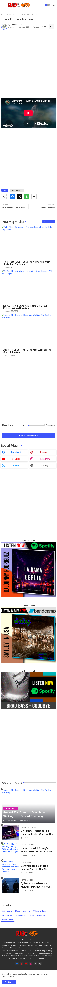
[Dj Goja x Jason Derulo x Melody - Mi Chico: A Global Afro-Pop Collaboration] (10, 885)
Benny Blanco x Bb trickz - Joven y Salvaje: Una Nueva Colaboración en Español (36, 868)
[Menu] (3, 5)
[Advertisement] (28, 61)
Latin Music (7, 911)
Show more (48, 222)
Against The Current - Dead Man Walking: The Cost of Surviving (27, 351)
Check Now (7, 976)
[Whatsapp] (26, 196)
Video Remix (7, 920)
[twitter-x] (35, 963)
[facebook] (17, 963)
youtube (16, 458)
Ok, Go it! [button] (9, 982)
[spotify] (40, 963)
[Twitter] (19, 196)
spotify (44, 465)
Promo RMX (7, 915)
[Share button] (34, 196)
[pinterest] (21, 963)
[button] (47, 5)
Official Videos (14, 14)
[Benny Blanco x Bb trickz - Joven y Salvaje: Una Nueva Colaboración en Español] (10, 867)
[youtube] (26, 963)
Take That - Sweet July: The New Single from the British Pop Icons (26, 263)
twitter (16, 465)
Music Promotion (22, 911)
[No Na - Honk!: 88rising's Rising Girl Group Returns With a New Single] (10, 850)
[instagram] (30, 963)
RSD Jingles (21, 915)
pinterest (44, 452)
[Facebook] (12, 196)
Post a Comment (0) (28, 435)
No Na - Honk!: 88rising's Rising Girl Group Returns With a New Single (25, 307)
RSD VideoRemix (37, 915)
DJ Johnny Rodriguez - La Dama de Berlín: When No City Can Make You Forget (37, 832)
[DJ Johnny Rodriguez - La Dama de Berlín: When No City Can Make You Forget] (10, 832)
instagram (45, 458)
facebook (16, 452)
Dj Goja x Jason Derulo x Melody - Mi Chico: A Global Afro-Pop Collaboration (36, 885)
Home (3, 14)
